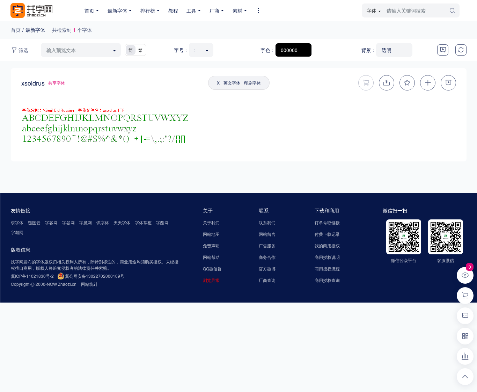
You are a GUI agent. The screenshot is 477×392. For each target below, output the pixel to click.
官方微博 (267, 268)
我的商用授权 (327, 245)
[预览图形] (442, 50)
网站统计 (89, 284)
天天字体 (121, 222)
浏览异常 (211, 280)
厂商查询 (267, 280)
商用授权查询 (327, 280)
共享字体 (56, 83)
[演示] (448, 82)
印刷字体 (252, 83)
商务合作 (267, 257)
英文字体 (231, 83)
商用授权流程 (327, 268)
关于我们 (211, 222)
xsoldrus (33, 82)
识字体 (102, 222)
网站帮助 (211, 257)
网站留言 (267, 234)
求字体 (17, 222)
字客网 (51, 222)
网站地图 (211, 234)
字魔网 (85, 222)
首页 (16, 29)
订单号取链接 (327, 222)
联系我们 (267, 222)
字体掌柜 (143, 222)
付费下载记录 (327, 234)
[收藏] (407, 82)
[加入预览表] (427, 82)
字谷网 (68, 222)
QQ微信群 (212, 268)
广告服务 (267, 245)
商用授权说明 (327, 257)
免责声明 (211, 245)
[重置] (461, 50)
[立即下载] (386, 82)
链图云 (34, 222)
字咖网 (17, 232)
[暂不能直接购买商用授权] (366, 82)
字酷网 (162, 222)
